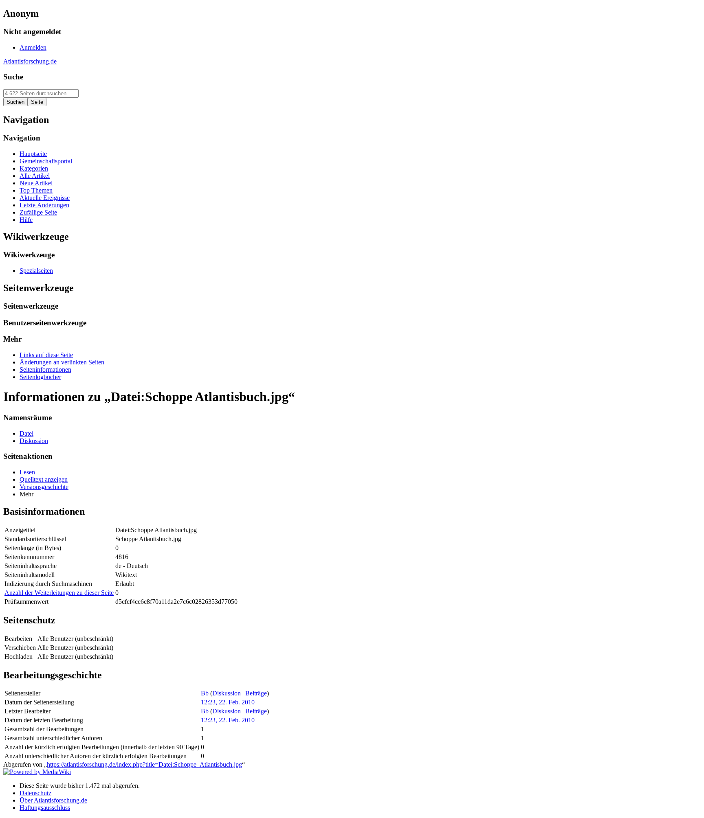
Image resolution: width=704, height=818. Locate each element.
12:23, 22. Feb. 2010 (228, 702)
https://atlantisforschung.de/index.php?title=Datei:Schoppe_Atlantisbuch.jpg (144, 764)
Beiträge (256, 693)
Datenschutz (35, 792)
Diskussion (226, 693)
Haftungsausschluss (45, 807)
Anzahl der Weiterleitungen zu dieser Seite (59, 592)
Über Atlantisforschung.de (53, 800)
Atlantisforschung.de (30, 61)
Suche (13, 76)
